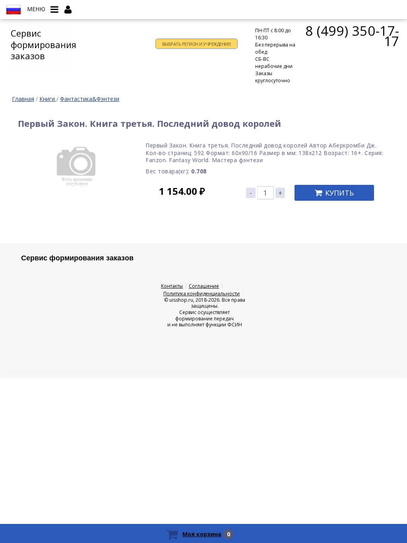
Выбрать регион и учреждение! (196, 44)
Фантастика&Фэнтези (89, 99)
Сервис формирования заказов (41, 44)
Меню (36, 9)
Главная (23, 99)
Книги (47, 99)
